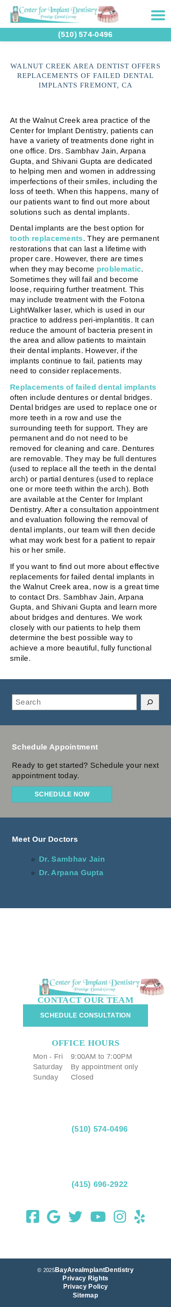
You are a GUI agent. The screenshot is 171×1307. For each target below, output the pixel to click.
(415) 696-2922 (98, 1184)
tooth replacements (46, 238)
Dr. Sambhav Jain (72, 859)
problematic (119, 269)
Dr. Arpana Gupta (71, 872)
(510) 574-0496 (100, 1128)
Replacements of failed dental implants (83, 387)
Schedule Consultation (85, 1015)
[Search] (150, 702)
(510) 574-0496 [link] (85, 34)
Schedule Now (62, 794)
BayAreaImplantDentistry (94, 1269)
